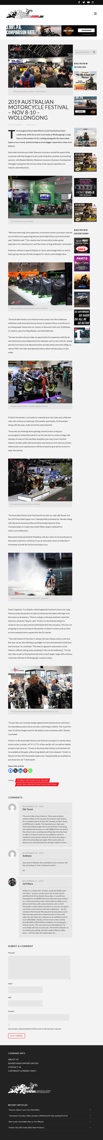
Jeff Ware (28, 883)
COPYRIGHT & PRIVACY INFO (22, 1071)
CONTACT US (14, 1067)
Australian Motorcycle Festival (37, 784)
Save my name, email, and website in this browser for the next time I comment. (34, 1029)
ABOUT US (13, 1059)
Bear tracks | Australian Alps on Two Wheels (26, 1122)
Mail (10, 997)
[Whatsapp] (30, 770)
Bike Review (16, 125)
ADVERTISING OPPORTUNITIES (23, 1063)
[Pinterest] (25, 770)
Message (11, 953)
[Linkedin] (20, 770)
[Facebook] (10, 770)
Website (11, 1011)
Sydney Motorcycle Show (32, 780)
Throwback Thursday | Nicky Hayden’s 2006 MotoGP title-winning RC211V (38, 1116)
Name (10, 984)
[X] (15, 770)
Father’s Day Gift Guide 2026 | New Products (26, 1127)
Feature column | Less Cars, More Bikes (24, 1110)
